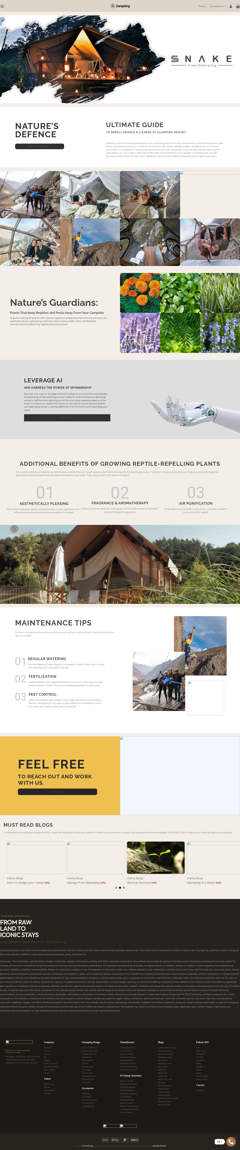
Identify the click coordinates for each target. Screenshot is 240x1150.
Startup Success (127, 1103)
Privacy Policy (202, 1079)
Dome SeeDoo (88, 1060)
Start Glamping (164, 1095)
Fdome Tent (163, 1060)
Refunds (199, 1067)
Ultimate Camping (165, 1054)
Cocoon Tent (87, 1073)
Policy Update (202, 1076)
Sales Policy (201, 1051)
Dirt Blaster (86, 1097)
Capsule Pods (87, 1067)
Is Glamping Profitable (129, 1109)
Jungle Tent (163, 1076)
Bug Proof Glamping (128, 1084)
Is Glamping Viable (127, 1048)
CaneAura (86, 1093)
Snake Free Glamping (128, 1067)
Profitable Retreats (127, 1087)
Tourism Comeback (128, 1057)
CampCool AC (88, 1103)
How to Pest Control (128, 1070)
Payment (199, 1057)
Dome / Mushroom (89, 1048)
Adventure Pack (88, 1106)
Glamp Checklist (127, 1081)
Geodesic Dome (164, 1063)
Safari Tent (162, 1070)
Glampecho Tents (165, 1057)
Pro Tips (161, 1082)
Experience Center (51, 1067)
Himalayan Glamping (128, 1093)
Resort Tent (163, 1067)
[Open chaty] (231, 1141)
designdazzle (159, 1145)
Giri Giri (85, 1063)
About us (47, 1048)
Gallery (47, 1060)
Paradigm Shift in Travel (167, 1098)
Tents (201, 6)
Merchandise (49, 1084)
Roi (45, 1057)
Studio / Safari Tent (90, 1051)
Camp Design (163, 1089)
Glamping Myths (126, 1060)
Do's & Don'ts (125, 1051)
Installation (200, 1060)
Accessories (217, 6)
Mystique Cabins (89, 1076)
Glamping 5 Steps (127, 1100)
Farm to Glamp (126, 1112)
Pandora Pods (88, 1079)
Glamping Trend (164, 1101)
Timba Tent (86, 1082)
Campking (88, 1145)
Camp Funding (164, 1092)
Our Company (49, 1070)
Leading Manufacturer (167, 1048)
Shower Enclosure (89, 1100)
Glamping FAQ (164, 1104)
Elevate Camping (165, 1051)
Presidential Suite (89, 1054)
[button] (2, 6)
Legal (198, 1073)
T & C (198, 1048)
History (47, 1051)
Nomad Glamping (127, 1090)
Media (46, 1073)
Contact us (200, 1090)
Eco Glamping (126, 1097)
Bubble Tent (87, 1057)
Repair (198, 1070)
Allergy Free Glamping (129, 1106)
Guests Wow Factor (128, 1063)
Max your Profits (127, 1054)
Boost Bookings (164, 1086)
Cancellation (201, 1054)
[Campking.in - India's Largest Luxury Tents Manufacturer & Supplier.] (120, 6)
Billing (198, 1063)
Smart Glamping (50, 1063)
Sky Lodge (86, 1070)
